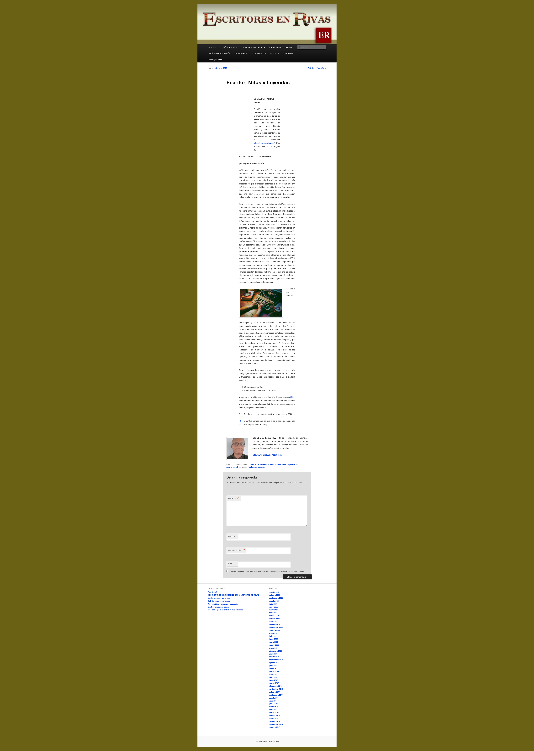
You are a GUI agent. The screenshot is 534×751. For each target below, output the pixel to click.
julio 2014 (273, 700)
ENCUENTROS (241, 53)
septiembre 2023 (276, 598)
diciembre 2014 (275, 686)
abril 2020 (273, 653)
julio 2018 (273, 665)
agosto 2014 (274, 698)
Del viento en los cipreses (219, 601)
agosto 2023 (274, 601)
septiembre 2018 (276, 659)
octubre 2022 (274, 630)
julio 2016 (273, 677)
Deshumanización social (218, 606)
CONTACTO (275, 53)
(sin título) (212, 592)
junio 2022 (273, 639)
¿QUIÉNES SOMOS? (229, 47)
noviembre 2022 (276, 627)
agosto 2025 (274, 592)
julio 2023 (273, 604)
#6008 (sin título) (215, 59)
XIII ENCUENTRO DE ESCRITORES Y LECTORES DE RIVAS (233, 595)
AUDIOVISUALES (258, 53)
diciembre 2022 (275, 624)
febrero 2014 (274, 715)
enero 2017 (273, 674)
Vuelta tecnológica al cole (219, 598)
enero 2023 (273, 621)
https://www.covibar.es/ (264, 142)
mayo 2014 (273, 706)
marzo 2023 (274, 615)
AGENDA (212, 47)
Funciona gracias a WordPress (267, 741)
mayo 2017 (273, 668)
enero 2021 (273, 648)
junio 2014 (273, 703)
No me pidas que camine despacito (223, 604)
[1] (247, 380)
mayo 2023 (273, 609)
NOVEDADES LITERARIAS (254, 47)
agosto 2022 (274, 633)
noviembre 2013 (276, 724)
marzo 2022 (274, 645)
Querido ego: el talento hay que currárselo (226, 609)
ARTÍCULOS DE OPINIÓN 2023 (261, 464)
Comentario (233, 498)
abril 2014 (273, 709)
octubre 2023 (274, 595)
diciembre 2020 (275, 651)
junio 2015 (273, 680)
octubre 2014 (274, 692)
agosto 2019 (274, 656)
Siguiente (321, 68)
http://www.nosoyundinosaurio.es (267, 454)
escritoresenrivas (233, 467)
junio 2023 (273, 606)
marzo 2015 (274, 683)
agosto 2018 (274, 662)
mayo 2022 (273, 642)
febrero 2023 (274, 618)
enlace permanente (257, 467)
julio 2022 (273, 636)
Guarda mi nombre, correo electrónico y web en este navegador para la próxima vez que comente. (267, 571)
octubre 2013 (274, 727)
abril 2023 (273, 612)
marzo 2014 (274, 712)
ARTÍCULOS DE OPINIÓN (219, 53)
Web (230, 563)
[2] (291, 397)
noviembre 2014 (276, 689)
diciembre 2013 (275, 721)
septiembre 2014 (276, 695)
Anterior (310, 68)
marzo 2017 (274, 671)
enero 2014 (273, 718)
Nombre (232, 536)
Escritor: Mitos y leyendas (285, 464)
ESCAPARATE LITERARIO (280, 47)
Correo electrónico (236, 550)
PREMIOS (289, 53)
